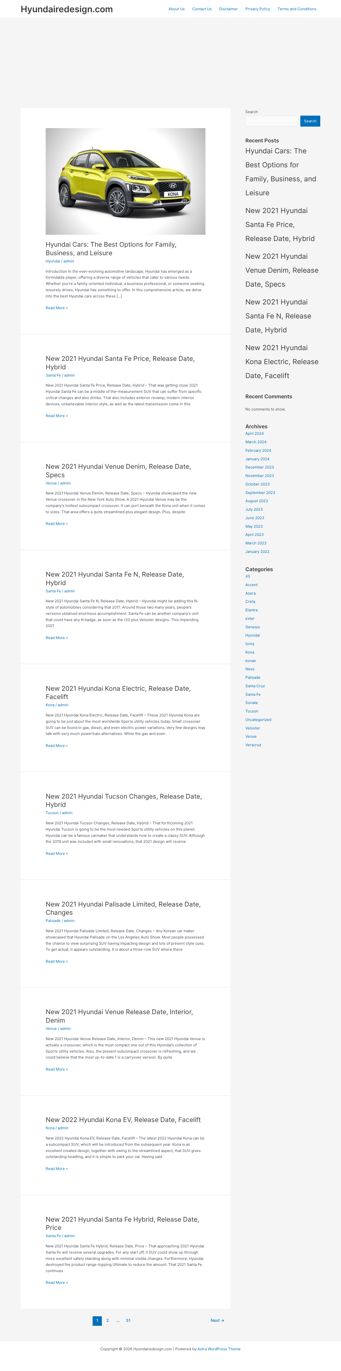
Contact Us (202, 8)
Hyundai (53, 261)
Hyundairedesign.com (67, 9)
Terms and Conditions (297, 8)
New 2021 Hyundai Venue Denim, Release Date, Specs (282, 270)
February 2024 (258, 450)
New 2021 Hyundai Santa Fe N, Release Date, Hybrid (278, 316)
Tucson (52, 812)
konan (250, 660)
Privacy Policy (257, 8)
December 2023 (259, 467)
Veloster (252, 728)
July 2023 (254, 509)
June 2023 (254, 517)
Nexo (250, 669)
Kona (50, 704)
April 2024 (254, 433)
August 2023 (256, 500)
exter (250, 618)
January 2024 (257, 459)
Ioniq (249, 643)
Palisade (53, 920)
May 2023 (254, 526)
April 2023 (254, 534)
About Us (177, 8)
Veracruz (253, 744)
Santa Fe (53, 375)
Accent (251, 584)
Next (217, 1320)
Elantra (251, 610)
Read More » (57, 308)
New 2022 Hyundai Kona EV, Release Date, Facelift (123, 1120)
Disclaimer (228, 8)
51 (128, 1320)
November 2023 (259, 475)
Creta (250, 601)
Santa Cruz (255, 686)
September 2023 (260, 492)
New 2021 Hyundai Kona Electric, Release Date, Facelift (282, 361)
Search (251, 111)
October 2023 (257, 484)
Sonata (251, 702)
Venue (51, 483)
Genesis (252, 627)
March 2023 (256, 543)
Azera (250, 593)
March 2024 (256, 442)
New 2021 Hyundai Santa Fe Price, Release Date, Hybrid (280, 224)
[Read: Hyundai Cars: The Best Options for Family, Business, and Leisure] (125, 181)
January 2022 (257, 551)
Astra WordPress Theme (219, 1349)
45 (247, 576)
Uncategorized (258, 719)
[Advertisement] (170, 56)
